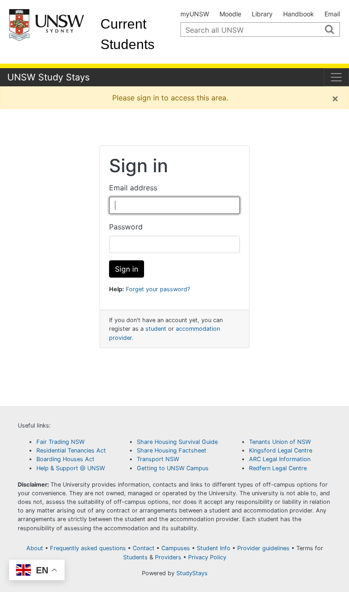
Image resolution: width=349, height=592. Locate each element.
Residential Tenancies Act (72, 450)
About (34, 548)
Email (332, 14)
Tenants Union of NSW (280, 441)
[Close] (334, 98)
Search (333, 32)
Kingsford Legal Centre (280, 450)
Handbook (298, 14)
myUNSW (194, 14)
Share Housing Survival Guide (177, 441)
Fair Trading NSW (60, 441)
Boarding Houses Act (65, 459)
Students (135, 557)
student (155, 328)
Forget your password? (158, 289)
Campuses (175, 548)
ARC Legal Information (279, 459)
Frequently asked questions (88, 548)
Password (126, 226)
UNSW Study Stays (48, 77)
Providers (168, 557)
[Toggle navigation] (336, 77)
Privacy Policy (207, 557)
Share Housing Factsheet (171, 450)
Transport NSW (158, 459)
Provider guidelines (263, 548)
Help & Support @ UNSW (70, 468)
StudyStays (192, 573)
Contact (144, 548)
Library (262, 14)
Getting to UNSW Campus (173, 468)
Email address (133, 187)
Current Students (127, 34)
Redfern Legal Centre (278, 468)
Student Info (213, 548)
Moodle (230, 14)
